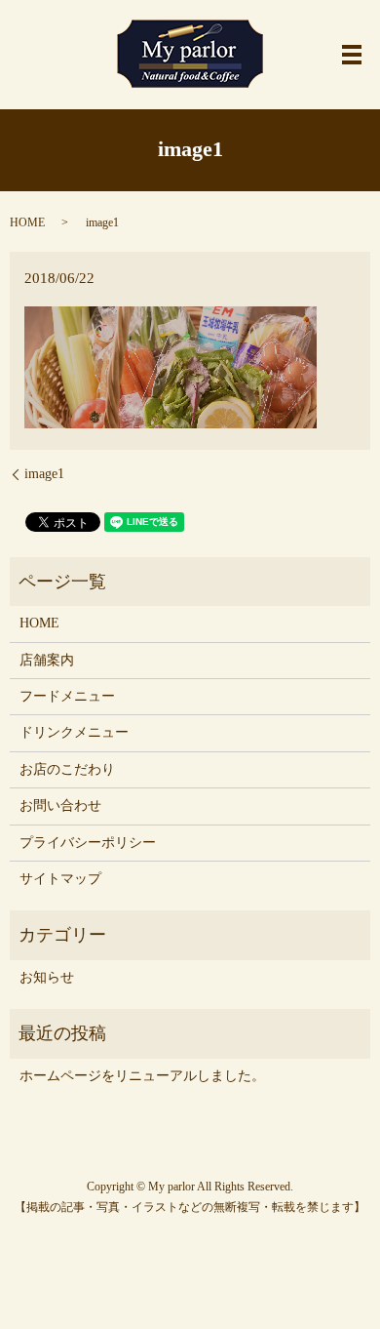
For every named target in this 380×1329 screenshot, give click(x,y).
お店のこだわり (67, 769)
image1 (44, 473)
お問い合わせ (60, 805)
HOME (27, 222)
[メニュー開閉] (351, 54)
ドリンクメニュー (74, 732)
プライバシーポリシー (87, 842)
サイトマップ (60, 878)
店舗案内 (46, 660)
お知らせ (46, 977)
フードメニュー (67, 696)
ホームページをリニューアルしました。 (142, 1075)
